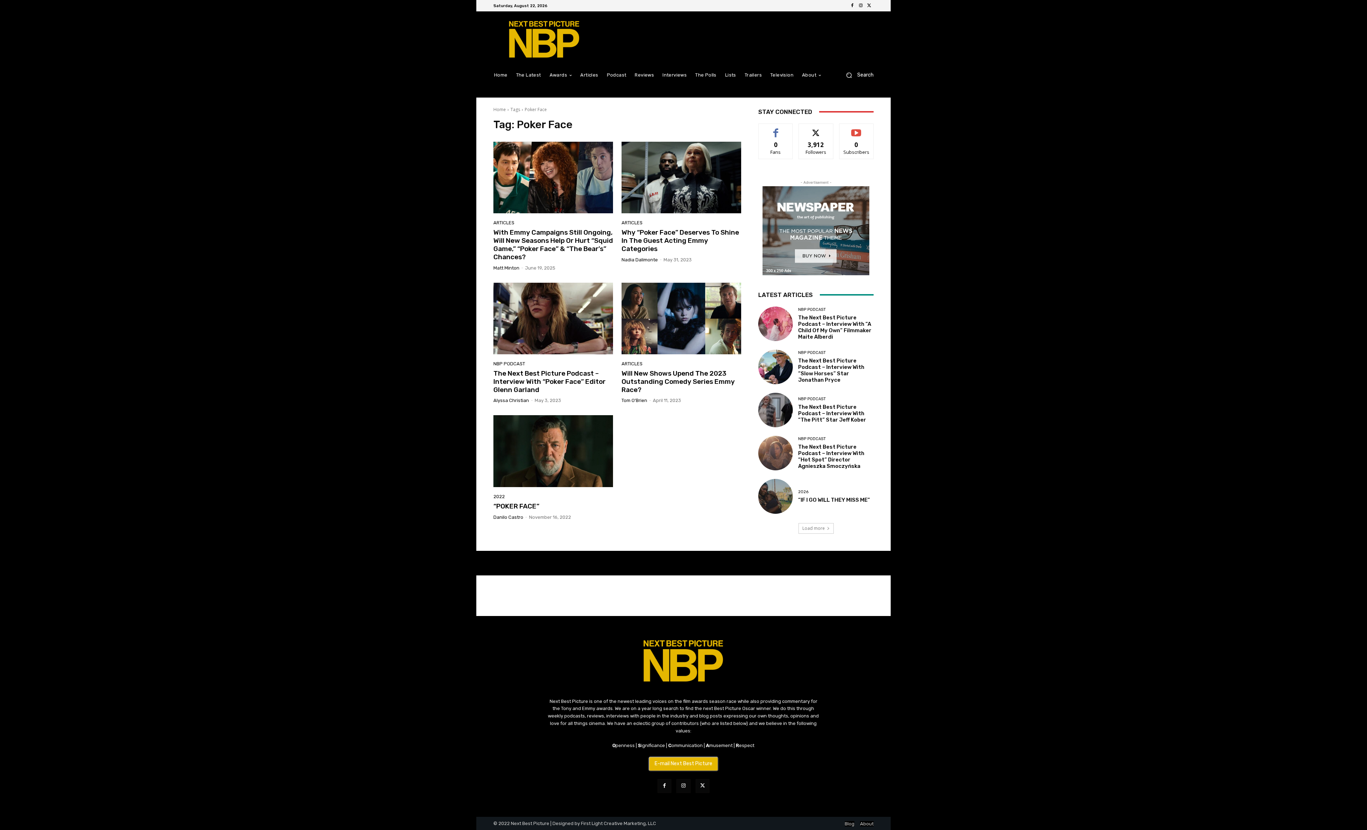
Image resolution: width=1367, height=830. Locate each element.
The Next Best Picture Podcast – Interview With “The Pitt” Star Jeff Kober (832, 413)
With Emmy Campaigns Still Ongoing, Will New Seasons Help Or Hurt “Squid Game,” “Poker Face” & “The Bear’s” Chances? (553, 244)
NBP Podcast (509, 363)
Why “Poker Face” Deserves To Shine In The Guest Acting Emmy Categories (680, 240)
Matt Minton (506, 268)
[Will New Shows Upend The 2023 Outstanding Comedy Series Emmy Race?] (681, 319)
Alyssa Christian (511, 400)
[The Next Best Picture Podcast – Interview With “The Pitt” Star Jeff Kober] (775, 410)
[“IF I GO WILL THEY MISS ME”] (775, 496)
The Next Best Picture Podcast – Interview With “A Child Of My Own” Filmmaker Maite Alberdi (834, 327)
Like (776, 129)
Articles (503, 222)
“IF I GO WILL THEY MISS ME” (834, 500)
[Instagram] (861, 5)
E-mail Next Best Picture (683, 764)
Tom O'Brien (634, 400)
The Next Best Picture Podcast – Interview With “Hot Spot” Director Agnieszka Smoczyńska (831, 456)
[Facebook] (852, 5)
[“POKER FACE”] (553, 451)
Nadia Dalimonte (640, 259)
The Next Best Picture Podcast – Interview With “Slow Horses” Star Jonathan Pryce (831, 370)
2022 (499, 496)
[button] (857, 75)
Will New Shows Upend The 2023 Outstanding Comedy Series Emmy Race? (678, 381)
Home (499, 109)
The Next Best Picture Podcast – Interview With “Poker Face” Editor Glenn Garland (549, 381)
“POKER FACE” (516, 506)
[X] (869, 5)
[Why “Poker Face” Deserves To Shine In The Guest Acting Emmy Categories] (681, 178)
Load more (813, 528)
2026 (803, 492)
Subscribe (856, 129)
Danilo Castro (508, 517)
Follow (816, 129)
